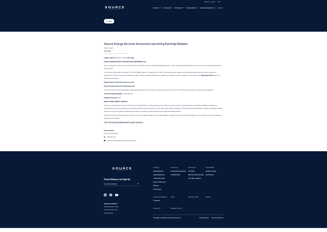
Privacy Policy (204, 218)
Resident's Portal (176, 208)
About (173, 197)
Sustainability (210, 167)
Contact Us (157, 208)
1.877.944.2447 (108, 213)
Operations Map (193, 197)
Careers (208, 197)
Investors (156, 167)
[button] (213, 1)
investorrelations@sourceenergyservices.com (121, 140)
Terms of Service (217, 218)
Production (174, 167)
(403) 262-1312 (111, 137)
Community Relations (160, 197)
